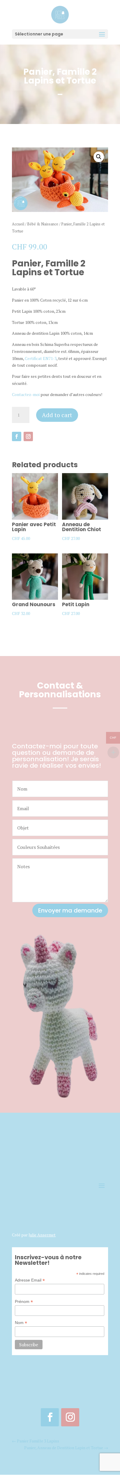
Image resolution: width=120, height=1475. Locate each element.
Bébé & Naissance (42, 224)
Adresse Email (30, 1280)
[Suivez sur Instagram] (28, 436)
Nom (21, 1323)
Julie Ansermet (42, 1235)
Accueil (18, 224)
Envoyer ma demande (70, 910)
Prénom (24, 1301)
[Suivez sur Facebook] (16, 436)
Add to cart (57, 415)
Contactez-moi (26, 394)
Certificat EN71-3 (41, 358)
